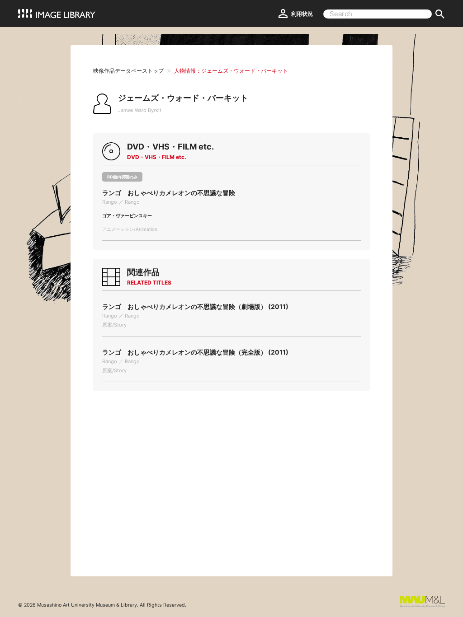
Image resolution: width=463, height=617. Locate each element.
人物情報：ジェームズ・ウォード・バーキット (231, 70)
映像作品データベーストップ (128, 70)
